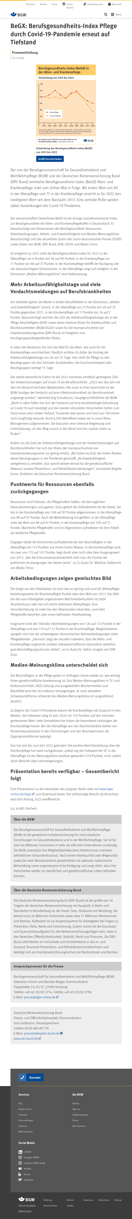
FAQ (20, 1103)
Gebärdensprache (95, 4)
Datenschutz (103, 1199)
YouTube (27, 1168)
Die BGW (77, 1094)
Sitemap (118, 1199)
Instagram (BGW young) (34, 1162)
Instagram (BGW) (31, 1157)
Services (24, 1094)
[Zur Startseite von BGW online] (18, 14)
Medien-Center (25, 1109)
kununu (26, 1174)
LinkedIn (27, 1151)
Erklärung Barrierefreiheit (50, 1202)
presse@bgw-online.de (39, 997)
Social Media (27, 1143)
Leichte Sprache (70, 6)
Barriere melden (70, 1202)
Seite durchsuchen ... (105, 14)
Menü (119, 14)
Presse (54, 4)
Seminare (23, 1125)
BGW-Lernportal (26, 1131)
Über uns (76, 1109)
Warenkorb (117, 4)
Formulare (23, 1114)
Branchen (31, 4)
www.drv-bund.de (26, 1038)
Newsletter (28, 1179)
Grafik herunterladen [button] (50, 159)
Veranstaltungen (26, 1120)
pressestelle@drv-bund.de (41, 1033)
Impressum (88, 1199)
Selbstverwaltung (80, 1114)
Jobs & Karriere (78, 1125)
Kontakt (43, 4)
